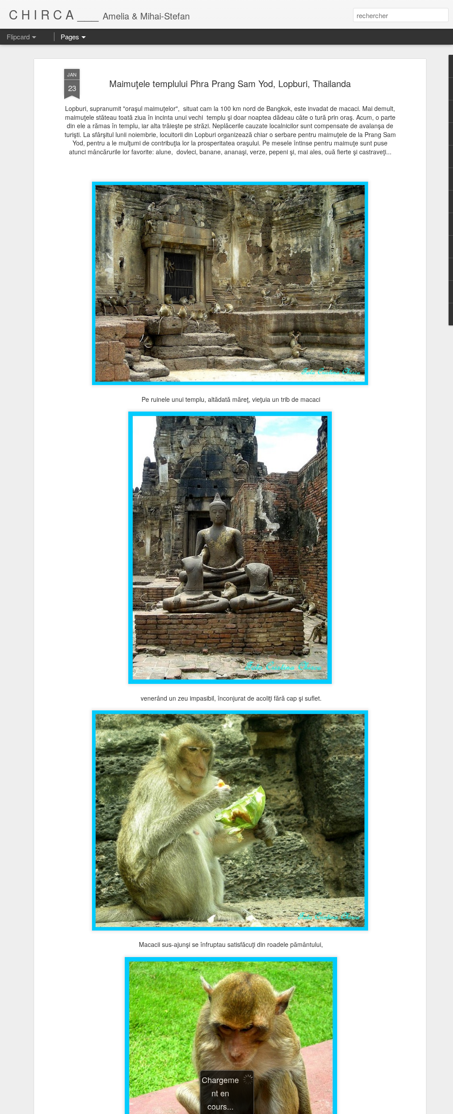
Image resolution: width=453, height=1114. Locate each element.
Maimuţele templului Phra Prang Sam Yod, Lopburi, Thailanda (230, 83)
